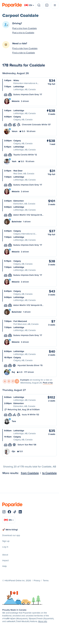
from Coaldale (30, 473)
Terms (46, 580)
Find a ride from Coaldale (25, 48)
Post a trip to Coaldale (23, 32)
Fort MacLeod (20, 321)
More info (42, 621)
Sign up (5, 541)
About (5, 554)
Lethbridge (18, 86)
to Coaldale (49, 473)
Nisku (16, 80)
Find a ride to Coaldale (23, 52)
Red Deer (17, 170)
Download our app (11, 535)
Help (4, 566)
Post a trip (48, 382)
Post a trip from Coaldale (24, 28)
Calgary (17, 116)
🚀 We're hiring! (10, 529)
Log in (5, 546)
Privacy (37, 580)
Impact (5, 560)
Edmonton (18, 200)
